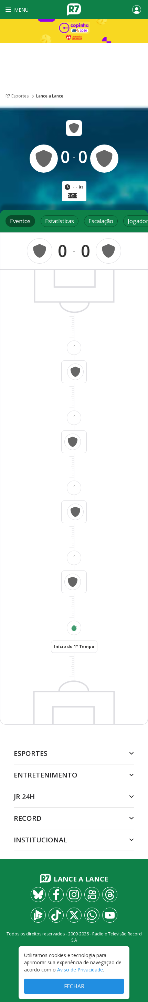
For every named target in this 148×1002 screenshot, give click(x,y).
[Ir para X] (74, 915)
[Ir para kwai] (91, 894)
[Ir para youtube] (109, 915)
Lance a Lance (49, 96)
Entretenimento (45, 775)
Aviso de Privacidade (80, 969)
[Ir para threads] (109, 894)
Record (28, 818)
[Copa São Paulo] (74, 31)
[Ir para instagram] (74, 894)
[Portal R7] (74, 9)
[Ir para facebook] (56, 894)
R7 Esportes (17, 96)
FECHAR (74, 986)
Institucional (40, 839)
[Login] (136, 9)
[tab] (20, 221)
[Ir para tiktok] (56, 915)
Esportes (30, 753)
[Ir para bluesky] (38, 894)
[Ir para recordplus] (38, 915)
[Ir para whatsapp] (91, 915)
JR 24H (24, 796)
